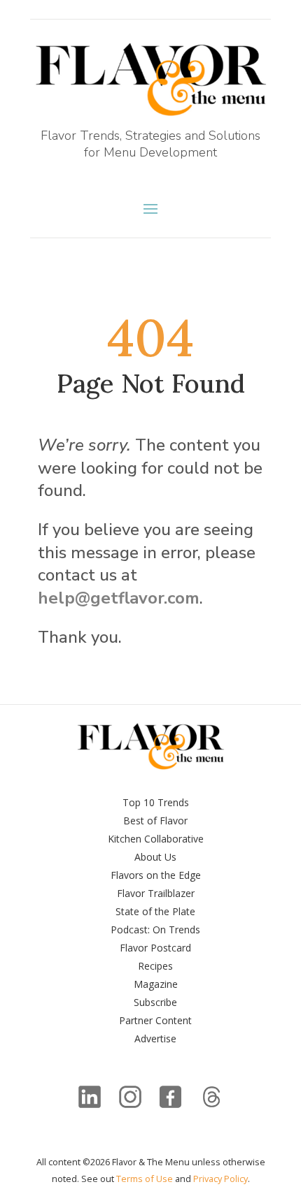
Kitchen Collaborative (156, 838)
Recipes (155, 965)
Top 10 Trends (155, 802)
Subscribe (155, 1002)
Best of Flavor (155, 820)
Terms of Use (144, 1178)
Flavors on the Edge (156, 875)
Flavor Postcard (155, 947)
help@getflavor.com (119, 598)
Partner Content (155, 1020)
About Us (155, 856)
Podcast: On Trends (155, 929)
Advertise (155, 1038)
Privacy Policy (220, 1178)
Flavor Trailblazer (156, 893)
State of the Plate (155, 911)
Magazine (156, 984)
